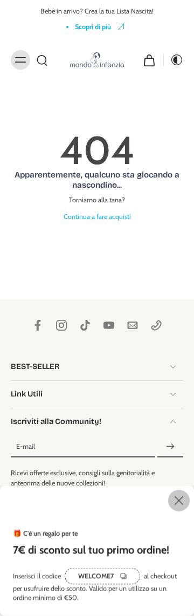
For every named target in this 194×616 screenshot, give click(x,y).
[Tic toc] (85, 325)
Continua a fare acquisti (97, 217)
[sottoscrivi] (170, 446)
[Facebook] (38, 325)
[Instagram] (61, 325)
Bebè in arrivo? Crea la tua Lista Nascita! (97, 11)
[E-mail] (132, 325)
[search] (42, 60)
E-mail (25, 446)
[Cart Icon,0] (149, 60)
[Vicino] (97, 500)
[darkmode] (173, 59)
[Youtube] (109, 325)
